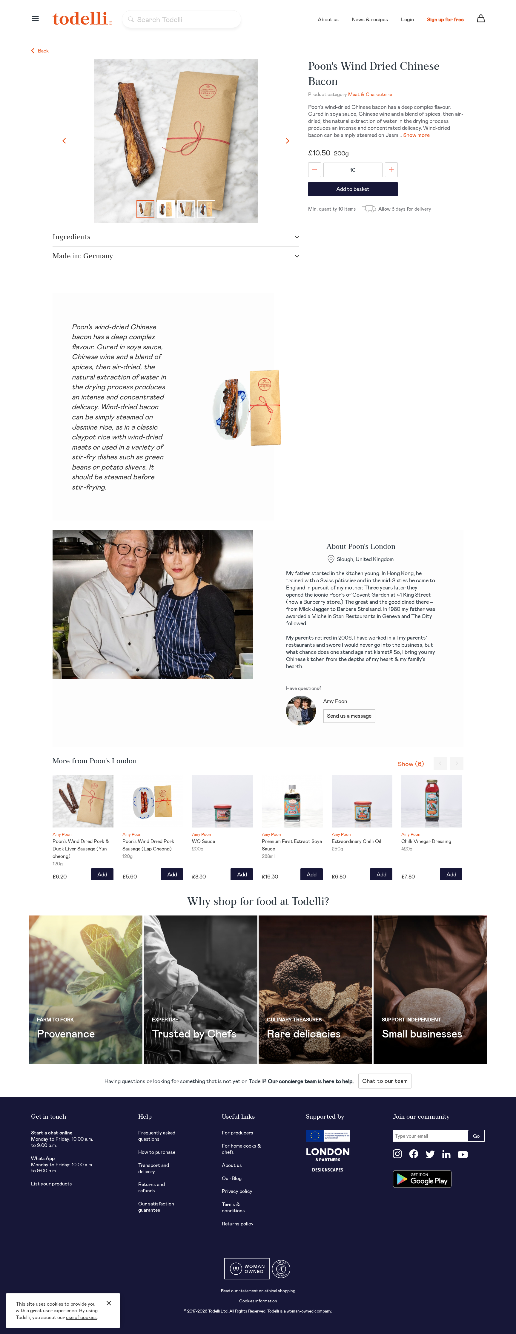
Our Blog (232, 1178)
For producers (237, 1132)
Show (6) (411, 763)
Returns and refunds (151, 1187)
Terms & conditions (233, 1207)
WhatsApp (43, 1158)
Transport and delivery (153, 1168)
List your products (51, 1183)
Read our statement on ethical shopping (258, 1290)
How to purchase (156, 1152)
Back (43, 50)
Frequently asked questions (156, 1136)
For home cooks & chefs (241, 1149)
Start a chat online (52, 1132)
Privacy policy (237, 1191)
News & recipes (370, 19)
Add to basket (352, 189)
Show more (416, 134)
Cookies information (258, 1300)
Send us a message (349, 715)
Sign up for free (445, 19)
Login (407, 19)
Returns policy (238, 1223)
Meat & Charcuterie (370, 94)
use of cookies (81, 1317)
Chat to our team (385, 1080)
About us (328, 19)
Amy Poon (335, 701)
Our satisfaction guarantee (156, 1207)
